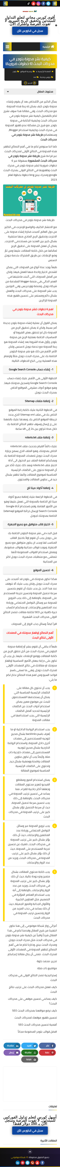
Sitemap (25, 414)
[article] (30, 1077)
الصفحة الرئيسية (44, 71)
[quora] (32, 1163)
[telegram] (48, 3)
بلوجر (15, 71)
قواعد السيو (50, 674)
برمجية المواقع (26, 71)
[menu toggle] (54, 3)
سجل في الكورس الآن (29, 30)
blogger (24, 281)
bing (31, 174)
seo (34, 77)
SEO (37, 612)
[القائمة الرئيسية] (7, 46)
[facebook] (43, 3)
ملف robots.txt (19, 446)
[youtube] (33, 3)
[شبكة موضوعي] (30, 11)
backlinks (31, 733)
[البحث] (5, 3)
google (53, 174)
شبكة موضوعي (18, 1157)
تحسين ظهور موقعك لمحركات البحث (35, 1017)
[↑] (30, 1151)
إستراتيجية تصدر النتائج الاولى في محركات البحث (32, 977)
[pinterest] (22, 1163)
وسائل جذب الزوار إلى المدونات (28, 623)
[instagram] (38, 3)
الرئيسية (46, 47)
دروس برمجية (45, 77)
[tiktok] (28, 3)
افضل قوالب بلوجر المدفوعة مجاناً (37, 1031)
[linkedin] (18, 1163)
